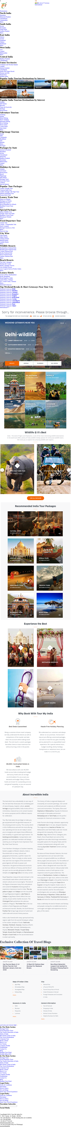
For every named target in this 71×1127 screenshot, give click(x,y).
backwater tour (44, 825)
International (4, 307)
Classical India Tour (6, 190)
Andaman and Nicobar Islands (9, 64)
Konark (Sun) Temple (14, 932)
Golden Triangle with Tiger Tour (9, 192)
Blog (1, 1050)
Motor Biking (4, 118)
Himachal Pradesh (5, 17)
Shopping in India (48, 1008)
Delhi (16, 1006)
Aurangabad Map (19, 989)
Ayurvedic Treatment (49, 847)
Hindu (2, 134)
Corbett (55, 875)
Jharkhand (3, 44)
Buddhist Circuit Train (6, 206)
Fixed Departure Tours (6, 1030)
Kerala (2, 26)
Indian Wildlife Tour (6, 212)
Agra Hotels (3, 235)
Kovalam (40, 834)
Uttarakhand (3, 18)
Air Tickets (3, 1044)
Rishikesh (12, 925)
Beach (2, 174)
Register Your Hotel (6, 1052)
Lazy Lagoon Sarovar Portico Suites (10, 269)
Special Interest (4, 184)
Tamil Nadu (3, 29)
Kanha (63, 875)
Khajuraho (18, 1011)
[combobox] (63, 323)
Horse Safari (3, 125)
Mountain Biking (5, 121)
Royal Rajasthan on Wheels (8, 204)
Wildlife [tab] (12, 363)
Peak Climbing (4, 119)
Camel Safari (4, 126)
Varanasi (18, 925)
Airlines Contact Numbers (50, 1013)
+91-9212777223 (42, 3)
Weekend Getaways (6, 285)
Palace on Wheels (5, 199)
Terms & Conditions (6, 1085)
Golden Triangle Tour (6, 188)
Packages (2, 145)
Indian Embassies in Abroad (50, 992)
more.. (15, 995)
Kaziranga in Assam (47, 880)
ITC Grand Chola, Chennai (8, 281)
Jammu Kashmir (5, 68)
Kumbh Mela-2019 (5, 1054)
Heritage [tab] (26, 363)
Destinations (3, 11)
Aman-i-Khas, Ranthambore (8, 275)
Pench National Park (6, 254)
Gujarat (2, 51)
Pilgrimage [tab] (40, 363)
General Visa (46, 984)
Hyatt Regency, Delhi (6, 278)
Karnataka (3, 28)
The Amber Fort (21, 904)
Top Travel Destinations (7, 1037)
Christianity (3, 137)
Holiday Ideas (4, 76)
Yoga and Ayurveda (6, 107)
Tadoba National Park (6, 256)
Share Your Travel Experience (8, 1091)
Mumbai (17, 1008)
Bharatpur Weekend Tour (22, 349)
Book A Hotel (4, 1040)
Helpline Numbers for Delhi (50, 1016)
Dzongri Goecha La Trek (7, 228)
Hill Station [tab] (54, 363)
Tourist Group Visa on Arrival (51, 989)
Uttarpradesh (3, 20)
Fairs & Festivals (47, 1006)
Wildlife (2, 102)
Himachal (3, 156)
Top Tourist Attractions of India (9, 1032)
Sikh (1, 135)
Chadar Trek (3, 223)
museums (15, 887)
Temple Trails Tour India (7, 213)
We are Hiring (4, 1090)
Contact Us (3, 1049)
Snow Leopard (4, 226)
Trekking (2, 114)
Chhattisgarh (3, 60)
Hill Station (3, 104)
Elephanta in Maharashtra (45, 811)
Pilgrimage (3, 176)
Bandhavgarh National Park (8, 249)
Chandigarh (3, 69)
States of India (4, 1034)
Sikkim (2, 37)
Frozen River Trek (5, 195)
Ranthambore (48, 875)
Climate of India (47, 1011)
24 (48, 3)
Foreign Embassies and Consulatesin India (52, 996)
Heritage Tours (4, 179)
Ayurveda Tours (4, 181)
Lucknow (17, 1013)
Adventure (3, 171)
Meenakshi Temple (14, 930)
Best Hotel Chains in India (7, 1035)
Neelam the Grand (5, 264)
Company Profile (5, 1045)
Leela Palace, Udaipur (6, 280)
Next (69, 470)
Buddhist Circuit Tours (6, 215)
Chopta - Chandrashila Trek (8, 224)
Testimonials (3, 1047)
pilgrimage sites (16, 873)
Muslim (2, 142)
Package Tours (4, 1029)
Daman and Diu (4, 73)
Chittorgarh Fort (8, 901)
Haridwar (6, 925)
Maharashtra (3, 53)
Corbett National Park (6, 251)
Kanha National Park (6, 253)
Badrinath (26, 922)
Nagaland (3, 40)
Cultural (2, 182)
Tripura (2, 42)
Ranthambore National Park (8, 248)
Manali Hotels (4, 240)
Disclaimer (3, 1086)
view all (7, 353)
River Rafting (4, 123)
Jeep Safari (3, 128)
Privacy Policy (4, 1088)
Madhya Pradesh (5, 59)
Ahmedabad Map (19, 987)
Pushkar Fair (7, 911)
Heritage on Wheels (6, 201)
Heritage (2, 109)
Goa (1, 49)
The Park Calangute (6, 262)
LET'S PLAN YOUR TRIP (8, 1025)
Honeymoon (3, 110)
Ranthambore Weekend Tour (23, 344)
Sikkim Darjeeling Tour (7, 193)
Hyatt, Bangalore (5, 276)
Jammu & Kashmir (5, 150)
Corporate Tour (4, 1039)
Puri (11, 927)
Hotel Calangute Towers (7, 265)
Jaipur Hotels (4, 237)
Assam (2, 38)
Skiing (2, 116)
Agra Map (17, 984)
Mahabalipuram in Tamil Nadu (47, 816)
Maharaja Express (5, 202)
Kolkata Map (18, 992)
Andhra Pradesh (4, 31)
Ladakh (2, 66)
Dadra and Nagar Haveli (7, 71)
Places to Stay (4, 231)
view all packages (35, 498)
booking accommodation (10, 837)
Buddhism (3, 139)
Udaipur (18, 891)
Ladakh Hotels (4, 242)
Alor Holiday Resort (6, 267)
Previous (2, 470)
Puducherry (3, 75)
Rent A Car (3, 1042)
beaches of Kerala (55, 827)
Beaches (2, 105)
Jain (1, 140)
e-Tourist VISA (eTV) (48, 987)
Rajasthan (3, 15)
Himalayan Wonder (5, 217)
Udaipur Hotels (4, 238)
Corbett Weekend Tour (21, 340)
